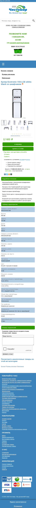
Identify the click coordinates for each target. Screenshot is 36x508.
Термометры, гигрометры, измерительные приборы (17, 380)
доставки (21, 159)
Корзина (4, 442)
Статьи (4, 467)
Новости (4, 469)
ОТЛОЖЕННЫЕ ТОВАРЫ (23, 25)
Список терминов (7, 464)
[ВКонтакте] (5, 174)
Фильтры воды (6, 391)
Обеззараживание (7, 400)
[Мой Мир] (11, 174)
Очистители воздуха (8, 393)
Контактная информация (9, 454)
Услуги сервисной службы (9, 387)
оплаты (28, 159)
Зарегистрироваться (8, 437)
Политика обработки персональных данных (14, 429)
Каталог (3, 366)
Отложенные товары (8, 444)
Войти (4, 435)
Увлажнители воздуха (8, 394)
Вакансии (4, 458)
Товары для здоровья (8, 407)
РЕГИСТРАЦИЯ (20, 46)
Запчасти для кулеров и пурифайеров (13, 389)
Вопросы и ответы (7, 427)
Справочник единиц (7, 466)
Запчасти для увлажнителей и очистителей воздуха (17, 386)
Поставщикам (6, 456)
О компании (5, 452)
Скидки (4, 424)
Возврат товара (6, 426)
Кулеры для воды (8, 74)
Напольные (6, 78)
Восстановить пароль (8, 439)
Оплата (4, 420)
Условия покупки (6, 419)
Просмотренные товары (9, 446)
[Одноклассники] (9, 174)
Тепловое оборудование (9, 398)
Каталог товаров (7, 70)
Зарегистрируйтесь (15, 135)
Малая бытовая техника (9, 378)
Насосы (4, 412)
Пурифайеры (6, 403)
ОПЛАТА (8, 25)
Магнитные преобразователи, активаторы (14, 409)
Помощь (4, 441)
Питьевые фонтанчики (8, 405)
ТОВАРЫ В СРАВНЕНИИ (18, 27)
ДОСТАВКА (14, 25)
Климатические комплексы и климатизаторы (14, 396)
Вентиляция (5, 410)
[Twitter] (7, 174)
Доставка (4, 422)
